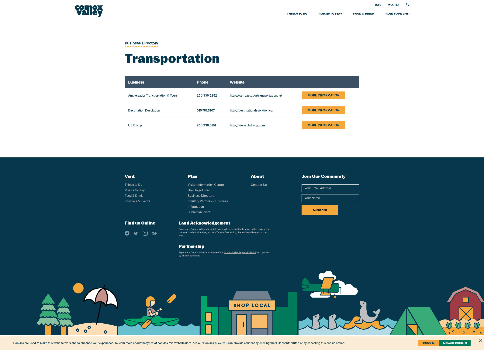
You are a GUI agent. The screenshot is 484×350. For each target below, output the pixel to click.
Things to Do (297, 13)
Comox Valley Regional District (240, 252)
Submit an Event (199, 212)
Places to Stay (330, 13)
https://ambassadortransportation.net (256, 95)
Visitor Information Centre (206, 185)
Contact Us (259, 185)
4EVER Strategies (191, 255)
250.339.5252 (207, 95)
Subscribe (320, 210)
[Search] (407, 4)
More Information (324, 95)
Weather (393, 5)
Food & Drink (363, 13)
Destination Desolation (144, 110)
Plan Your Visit (397, 13)
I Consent (429, 343)
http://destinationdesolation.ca (251, 110)
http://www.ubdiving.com (247, 125)
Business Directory (141, 43)
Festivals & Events (137, 201)
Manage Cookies (455, 343)
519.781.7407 (206, 110)
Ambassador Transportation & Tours (153, 95)
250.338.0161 (206, 125)
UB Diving (135, 125)
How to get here (199, 190)
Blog (378, 5)
